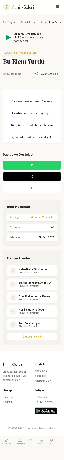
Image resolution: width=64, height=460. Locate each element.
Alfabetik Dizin (43, 380)
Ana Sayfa (9, 22)
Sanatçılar (40, 375)
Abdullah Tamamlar (29, 22)
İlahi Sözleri (23, 7)
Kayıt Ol (7, 401)
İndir (53, 37)
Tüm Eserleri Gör (32, 336)
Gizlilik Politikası (44, 401)
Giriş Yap (8, 396)
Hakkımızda (41, 396)
